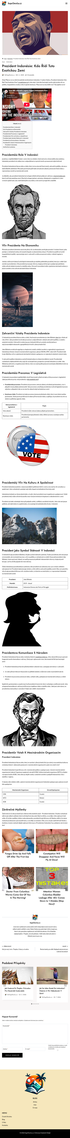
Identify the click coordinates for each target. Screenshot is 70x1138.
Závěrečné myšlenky (9, 147)
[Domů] (2, 58)
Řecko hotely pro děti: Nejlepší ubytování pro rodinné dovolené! (54, 949)
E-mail (27, 1049)
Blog (3, 1119)
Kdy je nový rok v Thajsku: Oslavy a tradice (15, 948)
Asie (3, 62)
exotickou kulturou (41, 657)
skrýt (19, 123)
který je (58, 337)
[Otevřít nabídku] (66, 3)
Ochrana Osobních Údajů (42, 1133)
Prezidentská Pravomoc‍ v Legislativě (13, 134)
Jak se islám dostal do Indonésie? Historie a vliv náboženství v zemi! (52, 991)
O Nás (4, 1122)
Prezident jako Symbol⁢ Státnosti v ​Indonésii (15, 138)
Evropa (35, 1108)
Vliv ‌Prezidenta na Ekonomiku (12, 129)
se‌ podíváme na (23, 82)
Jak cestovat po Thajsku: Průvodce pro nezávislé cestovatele (17, 989)
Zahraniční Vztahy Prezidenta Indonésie (14, 131)
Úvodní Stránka (7, 1116)
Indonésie (9, 62)
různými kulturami (59, 176)
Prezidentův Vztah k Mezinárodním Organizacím (17, 142)
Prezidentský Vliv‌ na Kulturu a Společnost (15, 136)
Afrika (35, 1102)
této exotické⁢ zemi (32, 379)
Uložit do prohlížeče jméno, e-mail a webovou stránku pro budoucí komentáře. (57, 1047)
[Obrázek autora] (3, 75)
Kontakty (5, 1125)
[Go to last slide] (4, 985)
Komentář (6, 1026)
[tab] (31, 1003)
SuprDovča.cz (11, 75)
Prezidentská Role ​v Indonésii (11, 127)
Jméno (5, 1049)
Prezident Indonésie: (11, 145)
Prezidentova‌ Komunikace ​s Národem (14, 140)
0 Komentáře (30, 75)
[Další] (65, 985)
